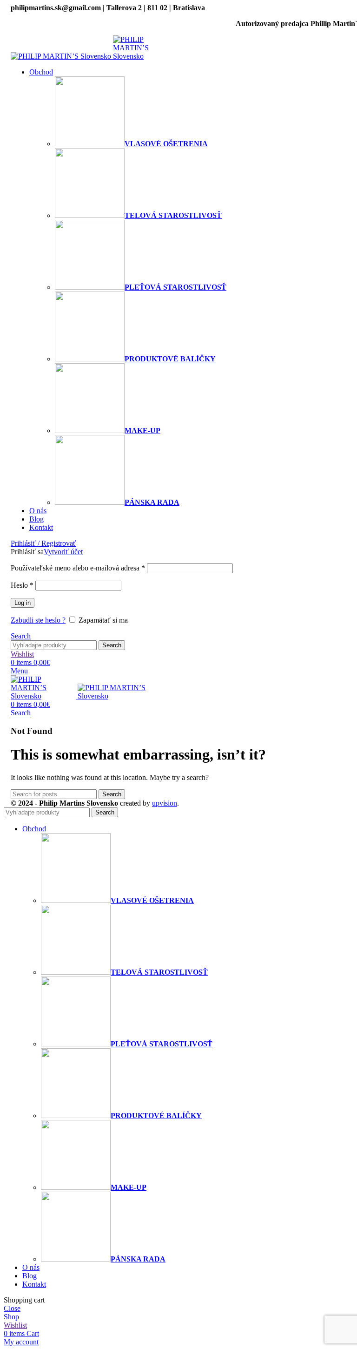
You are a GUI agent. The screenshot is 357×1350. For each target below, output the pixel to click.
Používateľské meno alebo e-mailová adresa (78, 568)
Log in (22, 602)
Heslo (22, 585)
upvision (164, 803)
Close (12, 1308)
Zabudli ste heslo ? (38, 620)
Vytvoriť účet (63, 552)
